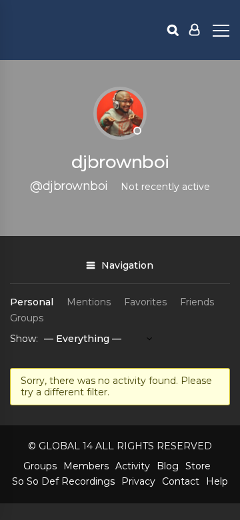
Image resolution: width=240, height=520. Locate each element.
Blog (168, 466)
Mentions (89, 302)
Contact (180, 481)
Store (198, 466)
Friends (197, 302)
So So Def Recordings (63, 481)
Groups (26, 318)
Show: (24, 339)
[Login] (194, 30)
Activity (132, 466)
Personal (31, 302)
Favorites (145, 302)
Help (217, 481)
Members (86, 466)
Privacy (138, 481)
